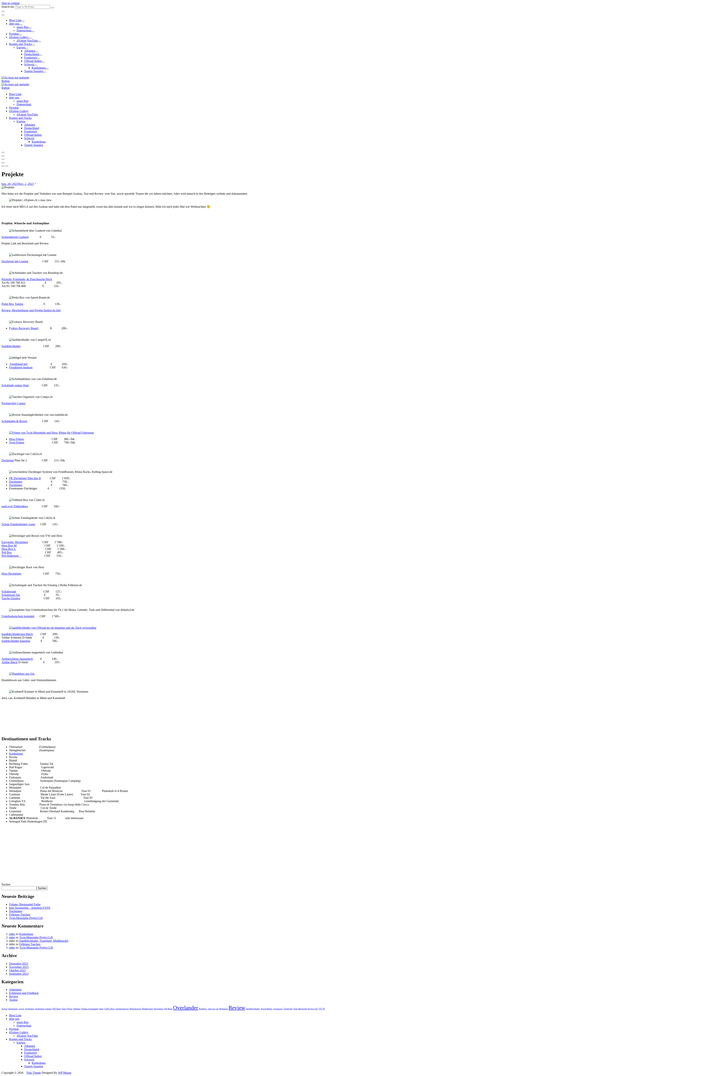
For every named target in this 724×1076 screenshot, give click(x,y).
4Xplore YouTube (27, 40)
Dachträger (15, 481)
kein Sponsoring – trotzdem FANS (29, 907)
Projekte (14, 33)
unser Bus (22, 27)
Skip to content (10, 3)
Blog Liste (15, 20)
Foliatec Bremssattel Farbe (25, 904)
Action (4, 1009)
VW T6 (321, 1009)
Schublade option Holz (15, 385)
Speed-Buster (266, 1009)
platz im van (213, 1009)
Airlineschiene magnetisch (17, 658)
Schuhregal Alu (11, 595)
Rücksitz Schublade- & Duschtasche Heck (27, 279)
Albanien (29, 50)
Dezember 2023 (18, 963)
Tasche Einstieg (11, 598)
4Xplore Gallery (18, 37)
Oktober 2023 (17, 970)
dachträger (29, 1009)
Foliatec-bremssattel (89, 1009)
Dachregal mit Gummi (15, 261)
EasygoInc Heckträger (15, 542)
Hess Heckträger (11, 573)
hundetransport (122, 1009)
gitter (101, 1009)
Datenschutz (24, 30)
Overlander (185, 1008)
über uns (14, 23)
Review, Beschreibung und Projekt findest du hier (31, 310)
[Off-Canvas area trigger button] (3, 159)
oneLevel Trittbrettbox (15, 506)
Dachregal (8, 460)
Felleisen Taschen (19, 914)
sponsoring (278, 1009)
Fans (64, 1009)
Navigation (158, 1009)
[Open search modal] (3, 155)
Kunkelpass (39, 67)
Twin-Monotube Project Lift (26, 918)
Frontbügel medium (20, 367)
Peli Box (7, 552)
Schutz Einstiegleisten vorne (18, 524)
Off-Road (168, 1009)
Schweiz (29, 64)
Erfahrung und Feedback (24, 993)
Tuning (13, 999)
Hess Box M (9, 545)
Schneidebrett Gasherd (15, 237)
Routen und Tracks (20, 44)
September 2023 (18, 973)
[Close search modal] (3, 11)
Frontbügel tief (18, 364)
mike (12, 934)
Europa (21, 47)
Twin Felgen (16, 442)
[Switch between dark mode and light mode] (3, 152)
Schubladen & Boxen (14, 421)
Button (6, 81)
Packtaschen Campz (13, 403)
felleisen (76, 1009)
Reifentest (223, 1009)
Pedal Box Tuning (12, 304)
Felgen (69, 1009)
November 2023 (18, 967)
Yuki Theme (33, 1072)
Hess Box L (9, 549)
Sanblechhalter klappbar (16, 641)
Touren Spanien (33, 71)
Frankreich (30, 57)
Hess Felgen (16, 439)
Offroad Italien (33, 61)
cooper (21, 1009)
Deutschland (31, 54)
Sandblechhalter (11, 346)
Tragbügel (287, 1009)
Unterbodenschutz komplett (18, 616)
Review (13, 996)
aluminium (13, 1009)
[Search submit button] (52, 7)
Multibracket (147, 1009)
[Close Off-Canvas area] (3, 14)
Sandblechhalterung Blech (17, 634)
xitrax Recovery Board (25, 328)
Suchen (6, 884)
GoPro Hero (109, 1009)
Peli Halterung (12, 555)
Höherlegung (135, 1009)
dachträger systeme (43, 1009)
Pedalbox (203, 1009)
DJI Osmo (56, 1009)
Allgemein (15, 989)
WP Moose (64, 1072)
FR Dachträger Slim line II (25, 478)
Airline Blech (10, 662)
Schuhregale (9, 591)
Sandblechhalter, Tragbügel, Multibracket (43, 940)
